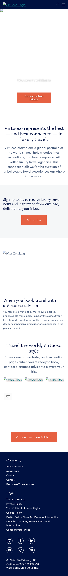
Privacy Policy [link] (14, 503)
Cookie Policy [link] (14, 512)
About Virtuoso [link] (14, 466)
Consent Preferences (18, 529)
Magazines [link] (12, 470)
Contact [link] (10, 475)
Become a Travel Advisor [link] (20, 484)
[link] (14, 4)
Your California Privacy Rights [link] (23, 508)
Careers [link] (10, 479)
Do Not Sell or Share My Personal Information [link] (32, 517)
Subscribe (34, 220)
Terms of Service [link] (15, 499)
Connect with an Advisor (34, 98)
